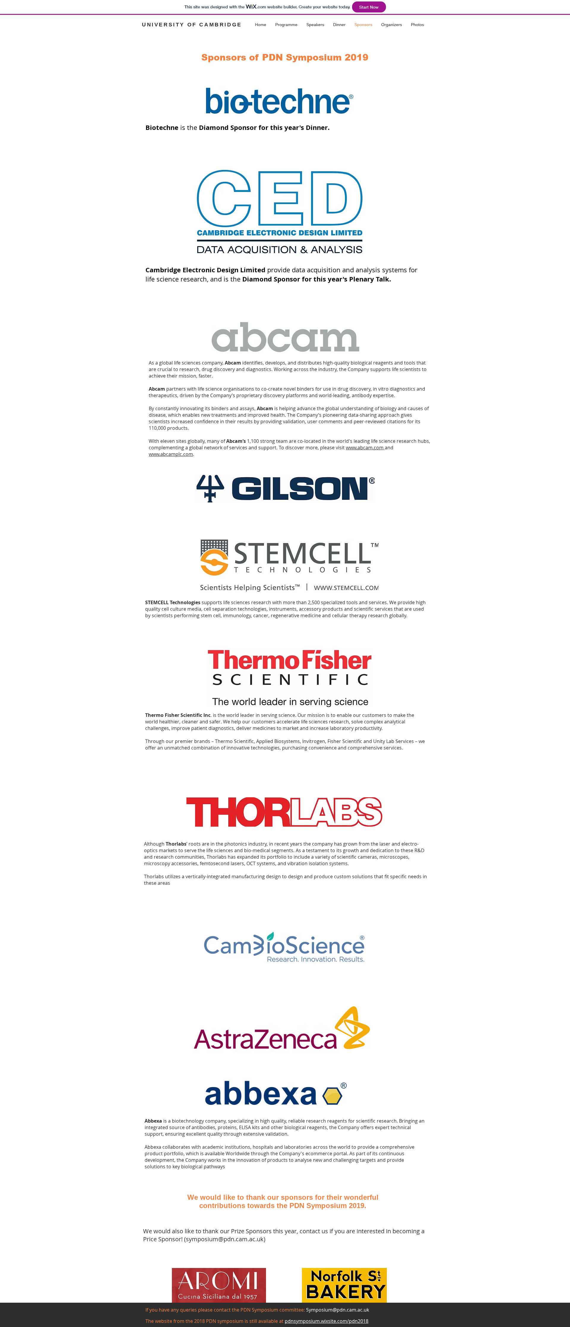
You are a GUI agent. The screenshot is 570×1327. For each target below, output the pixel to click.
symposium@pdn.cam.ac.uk (225, 1239)
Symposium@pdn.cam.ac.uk (337, 1310)
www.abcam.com (365, 447)
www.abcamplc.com (171, 454)
